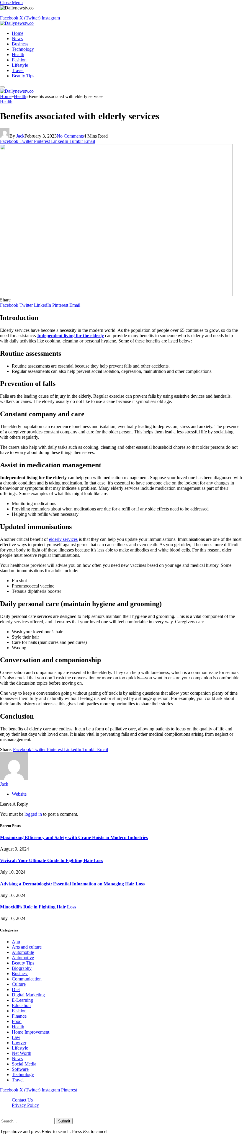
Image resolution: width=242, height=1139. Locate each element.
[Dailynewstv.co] (17, 23)
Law (16, 1037)
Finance (19, 1016)
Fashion (19, 59)
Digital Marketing (28, 994)
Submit (64, 1121)
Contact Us (22, 1099)
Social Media (24, 1063)
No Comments (70, 135)
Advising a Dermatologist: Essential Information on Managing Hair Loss (72, 883)
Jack (20, 135)
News (17, 38)
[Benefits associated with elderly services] (116, 294)
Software (20, 1069)
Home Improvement (30, 1031)
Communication (27, 978)
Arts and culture (27, 946)
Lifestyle (20, 65)
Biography (22, 968)
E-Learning (22, 1000)
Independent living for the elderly (70, 335)
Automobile (23, 952)
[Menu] (2, 87)
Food (17, 1021)
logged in (33, 814)
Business (20, 43)
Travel (18, 70)
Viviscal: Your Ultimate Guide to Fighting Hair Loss (51, 860)
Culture (19, 984)
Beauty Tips (23, 75)
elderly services (63, 539)
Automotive (23, 957)
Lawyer (19, 1042)
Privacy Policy (25, 1105)
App (16, 941)
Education (21, 1005)
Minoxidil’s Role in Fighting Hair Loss (38, 906)
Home (17, 33)
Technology (23, 49)
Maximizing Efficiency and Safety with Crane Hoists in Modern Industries (74, 837)
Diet (16, 989)
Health (18, 54)
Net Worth (21, 1053)
